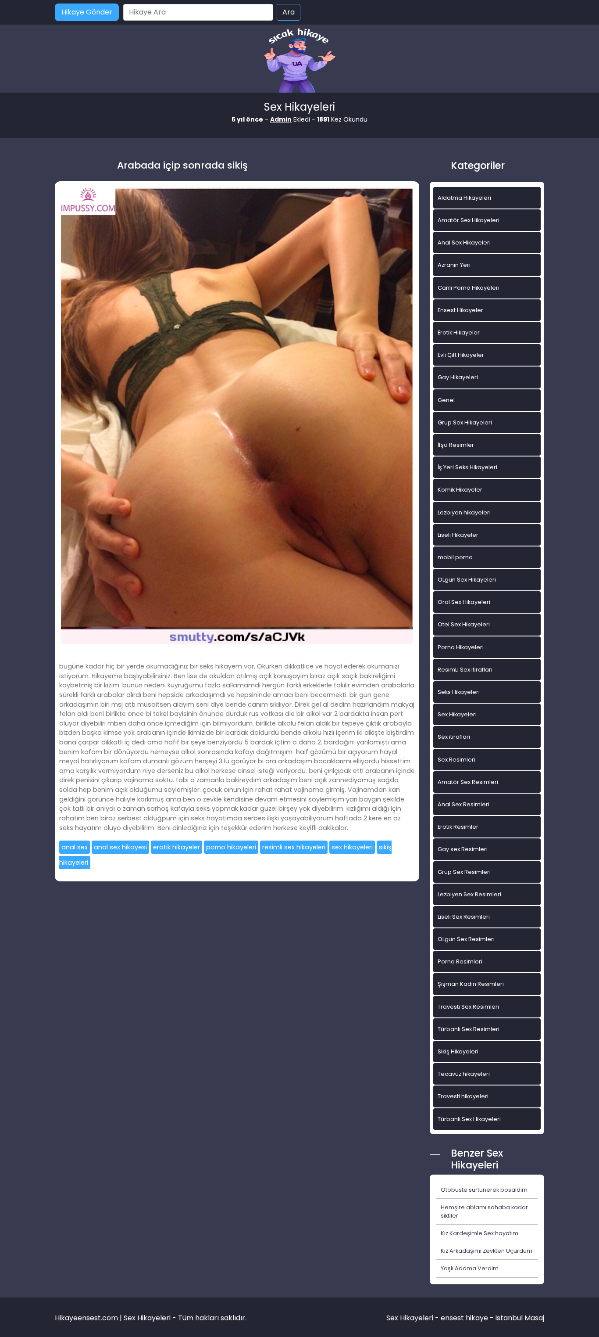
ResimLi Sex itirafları (465, 669)
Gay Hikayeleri (458, 377)
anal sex (74, 847)
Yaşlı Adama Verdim (470, 1268)
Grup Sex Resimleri (464, 872)
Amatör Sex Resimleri (468, 782)
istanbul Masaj (520, 1318)
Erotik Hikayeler (459, 332)
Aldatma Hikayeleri (464, 197)
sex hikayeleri (352, 847)
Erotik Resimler (458, 826)
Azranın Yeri (454, 265)
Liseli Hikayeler (458, 535)
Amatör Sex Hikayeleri (468, 220)
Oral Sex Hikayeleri (464, 602)
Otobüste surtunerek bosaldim (484, 1189)
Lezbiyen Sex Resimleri (469, 894)
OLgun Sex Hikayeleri (467, 579)
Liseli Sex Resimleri (464, 916)
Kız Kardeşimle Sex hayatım (479, 1233)
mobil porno (455, 557)
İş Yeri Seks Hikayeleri (467, 467)
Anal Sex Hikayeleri (464, 242)
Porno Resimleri (460, 961)
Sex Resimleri (456, 759)
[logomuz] (299, 61)
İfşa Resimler (456, 445)
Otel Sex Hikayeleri (464, 624)
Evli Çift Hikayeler (461, 355)
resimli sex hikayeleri (293, 847)
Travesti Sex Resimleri (468, 1006)
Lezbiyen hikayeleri (464, 512)
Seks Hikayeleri (459, 692)
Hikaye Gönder (86, 12)
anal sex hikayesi (120, 847)
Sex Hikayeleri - (413, 1318)
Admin (281, 119)
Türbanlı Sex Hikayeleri (469, 1119)
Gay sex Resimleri (463, 849)
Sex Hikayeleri (457, 714)
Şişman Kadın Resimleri (471, 984)
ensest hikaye (464, 1318)
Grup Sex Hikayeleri (465, 422)
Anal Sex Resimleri (463, 804)
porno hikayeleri (231, 847)
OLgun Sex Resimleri (466, 939)
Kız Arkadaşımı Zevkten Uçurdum (486, 1250)
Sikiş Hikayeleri (458, 1051)
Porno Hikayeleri (461, 647)
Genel (446, 400)
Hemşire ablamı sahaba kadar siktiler (484, 1211)
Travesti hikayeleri (463, 1096)
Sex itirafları (454, 736)
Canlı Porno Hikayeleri (468, 287)
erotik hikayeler (176, 847)
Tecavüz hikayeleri (464, 1074)
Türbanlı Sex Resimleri (468, 1029)
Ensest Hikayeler (460, 310)
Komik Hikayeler (460, 489)
